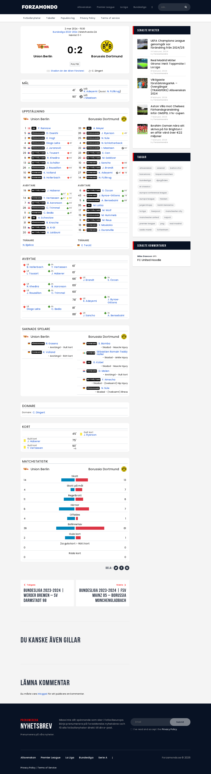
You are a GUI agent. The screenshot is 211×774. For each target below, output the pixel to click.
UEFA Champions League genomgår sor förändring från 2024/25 (168, 44)
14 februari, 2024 (159, 51)
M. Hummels (109, 215)
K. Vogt (50, 138)
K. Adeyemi (91, 91)
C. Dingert (39, 412)
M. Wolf (106, 210)
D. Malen (104, 371)
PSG (162, 223)
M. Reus (107, 220)
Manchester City (174, 211)
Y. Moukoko (106, 225)
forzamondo (161, 53)
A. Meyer (98, 128)
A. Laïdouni (53, 232)
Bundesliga (145, 180)
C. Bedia (48, 213)
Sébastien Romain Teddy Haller (112, 353)
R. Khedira (53, 158)
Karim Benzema (165, 205)
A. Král (51, 227)
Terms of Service (47, 767)
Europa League (146, 198)
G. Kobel (98, 362)
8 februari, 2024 (159, 70)
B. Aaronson (54, 203)
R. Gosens (52, 343)
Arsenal (161, 168)
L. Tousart (53, 153)
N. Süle (105, 138)
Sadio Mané (145, 229)
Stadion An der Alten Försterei (67, 70)
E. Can (106, 153)
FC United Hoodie (149, 260)
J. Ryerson (107, 133)
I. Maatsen (90, 98)
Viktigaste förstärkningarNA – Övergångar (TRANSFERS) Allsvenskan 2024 (168, 86)
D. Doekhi (52, 133)
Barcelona (144, 174)
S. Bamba (104, 343)
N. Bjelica (28, 245)
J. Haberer (53, 190)
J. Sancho (105, 163)
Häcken (163, 198)
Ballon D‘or (175, 168)
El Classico (144, 186)
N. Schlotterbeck (111, 143)
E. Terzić (86, 245)
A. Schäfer (53, 163)
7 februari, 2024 (159, 116)
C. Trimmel (53, 208)
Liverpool (155, 211)
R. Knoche (52, 222)
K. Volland (50, 172)
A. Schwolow (46, 217)
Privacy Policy (169, 729)
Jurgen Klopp (145, 205)
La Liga (142, 211)
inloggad (42, 693)
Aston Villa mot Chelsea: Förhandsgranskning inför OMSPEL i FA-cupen (168, 110)
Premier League (147, 223)
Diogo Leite (53, 143)
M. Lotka (98, 205)
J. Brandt (107, 167)
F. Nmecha (108, 379)
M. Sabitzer (109, 158)
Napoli (167, 217)
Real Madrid (175, 223)
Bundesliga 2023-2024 (65, 31)
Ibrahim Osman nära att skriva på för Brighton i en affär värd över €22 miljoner (167, 131)
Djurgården (162, 180)
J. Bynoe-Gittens (109, 195)
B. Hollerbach (52, 177)
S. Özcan (107, 190)
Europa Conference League (153, 192)
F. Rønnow (44, 128)
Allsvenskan (145, 168)
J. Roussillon (53, 167)
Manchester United (149, 217)
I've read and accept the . (155, 729)
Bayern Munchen (164, 174)
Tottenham (162, 229)
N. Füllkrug (113, 91)
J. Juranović (53, 148)
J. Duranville (106, 230)
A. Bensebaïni (109, 200)
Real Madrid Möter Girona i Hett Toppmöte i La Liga (168, 64)
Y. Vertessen (51, 198)
